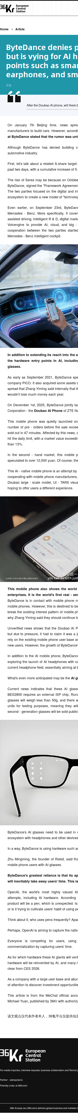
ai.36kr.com (21, 1085)
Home (4, 29)
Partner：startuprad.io (11, 1079)
